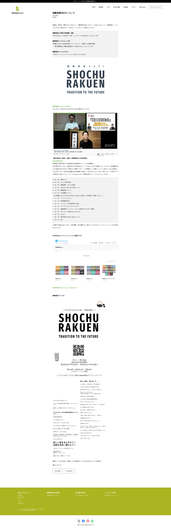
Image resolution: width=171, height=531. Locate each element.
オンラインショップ (156, 7)
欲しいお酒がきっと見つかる (82, 495)
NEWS (93, 7)
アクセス (133, 7)
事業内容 (101, 7)
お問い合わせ (142, 7)
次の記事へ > (70, 471)
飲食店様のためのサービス (53, 495)
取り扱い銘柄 (116, 7)
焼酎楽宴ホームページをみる (61, 106)
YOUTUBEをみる (58, 161)
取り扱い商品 (21, 497)
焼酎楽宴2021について (64, 12)
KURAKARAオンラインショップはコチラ (65, 287)
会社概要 (125, 7)
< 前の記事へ (57, 471)
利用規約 (28, 510)
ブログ (108, 7)
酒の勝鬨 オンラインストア (111, 495)
